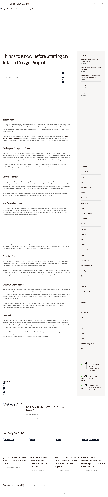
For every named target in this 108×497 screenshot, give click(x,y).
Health (83, 255)
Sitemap (49, 485)
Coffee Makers (85, 198)
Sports (83, 323)
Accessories (84, 167)
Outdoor (83, 302)
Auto (82, 177)
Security (83, 318)
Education (84, 219)
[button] (4, 4)
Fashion (83, 229)
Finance (83, 234)
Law (82, 281)
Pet (82, 307)
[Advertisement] (36, 102)
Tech (82, 328)
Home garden (85, 260)
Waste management (87, 344)
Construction (85, 203)
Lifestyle (83, 286)
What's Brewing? (86, 349)
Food (82, 239)
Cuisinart (83, 208)
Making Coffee (85, 292)
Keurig (83, 276)
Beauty (83, 182)
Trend (82, 338)
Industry (83, 271)
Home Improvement (11, 51)
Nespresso (84, 297)
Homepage (32, 485)
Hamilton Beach (86, 250)
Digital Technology (86, 213)
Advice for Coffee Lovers (88, 172)
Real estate (84, 312)
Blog (44, 485)
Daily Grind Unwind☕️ (19, 3)
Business (5, 51)
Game (83, 245)
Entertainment (85, 224)
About (38, 485)
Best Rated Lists (86, 187)
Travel (12, 404)
